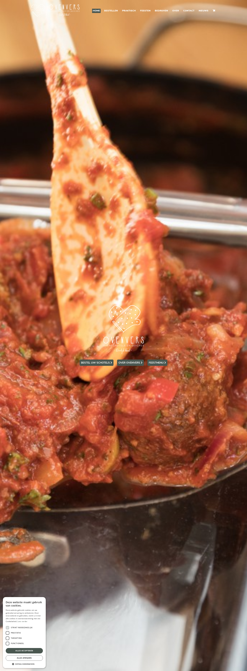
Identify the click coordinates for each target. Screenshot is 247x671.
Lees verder (22, 621)
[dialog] (24, 632)
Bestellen (111, 10)
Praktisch (129, 10)
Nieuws (203, 10)
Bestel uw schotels (95, 362)
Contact (188, 10)
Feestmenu (156, 362)
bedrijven (161, 10)
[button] (24, 664)
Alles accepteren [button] (24, 650)
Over (175, 10)
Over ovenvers (129, 362)
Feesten (145, 10)
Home (96, 10)
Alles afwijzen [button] (24, 658)
